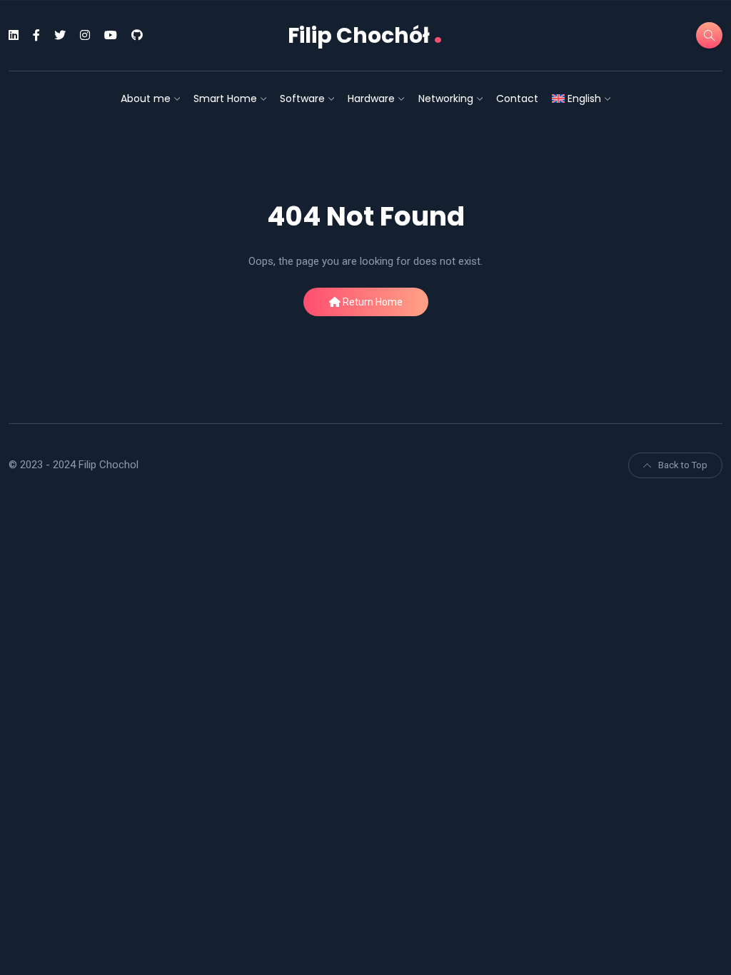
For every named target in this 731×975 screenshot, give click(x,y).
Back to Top (682, 465)
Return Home (372, 302)
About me (146, 98)
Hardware (371, 98)
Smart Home (225, 98)
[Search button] (709, 35)
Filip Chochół (365, 35)
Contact (517, 98)
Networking (445, 98)
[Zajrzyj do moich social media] (14, 35)
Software (302, 98)
